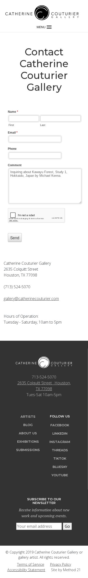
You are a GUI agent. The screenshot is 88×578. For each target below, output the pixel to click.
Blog (28, 425)
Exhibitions (28, 441)
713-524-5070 (44, 377)
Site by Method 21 (66, 569)
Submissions (28, 450)
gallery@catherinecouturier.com (31, 298)
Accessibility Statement (26, 569)
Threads (60, 450)
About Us (28, 433)
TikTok (59, 458)
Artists (28, 416)
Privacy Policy (60, 564)
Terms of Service (30, 564)
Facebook (59, 425)
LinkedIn (59, 433)
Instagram (59, 442)
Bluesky (60, 467)
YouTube (60, 475)
